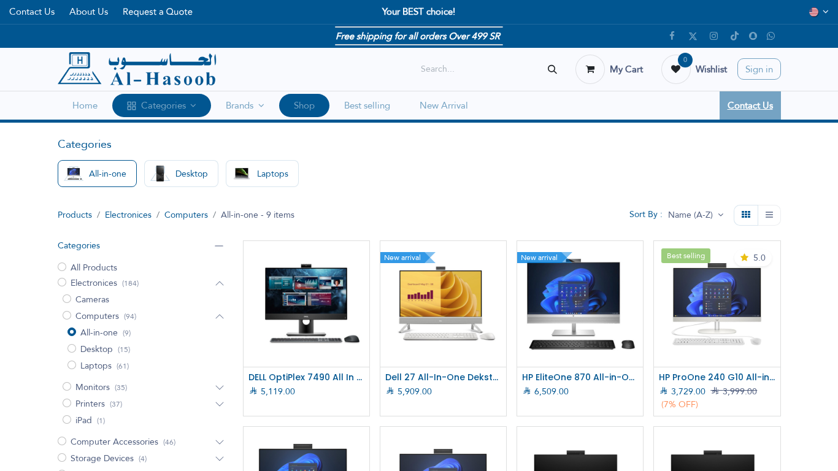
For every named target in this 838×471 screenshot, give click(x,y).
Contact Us (32, 11)
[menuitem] (85, 106)
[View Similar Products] (361, 344)
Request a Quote (158, 11)
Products (75, 215)
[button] (695, 215)
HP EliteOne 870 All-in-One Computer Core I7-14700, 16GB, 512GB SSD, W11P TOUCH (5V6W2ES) (580, 377)
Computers (186, 215)
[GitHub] (771, 36)
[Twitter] (693, 36)
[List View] (769, 215)
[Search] (552, 69)
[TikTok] (735, 36)
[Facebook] (672, 36)
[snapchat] (753, 36)
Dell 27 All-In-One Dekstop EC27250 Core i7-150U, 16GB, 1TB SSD (443, 377)
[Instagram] (714, 36)
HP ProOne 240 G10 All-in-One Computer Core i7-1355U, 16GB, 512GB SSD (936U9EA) (717, 377)
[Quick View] (361, 261)
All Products (94, 267)
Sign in (759, 69)
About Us (88, 11)
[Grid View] (746, 215)
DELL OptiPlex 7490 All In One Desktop (306, 377)
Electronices (128, 215)
